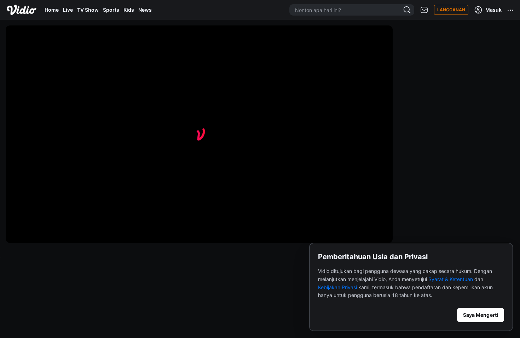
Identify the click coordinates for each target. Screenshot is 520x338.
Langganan (451, 9)
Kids (128, 10)
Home (52, 10)
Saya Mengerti (480, 315)
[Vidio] (21, 10)
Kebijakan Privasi (337, 287)
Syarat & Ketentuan (450, 279)
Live (68, 10)
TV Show (88, 10)
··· (510, 9)
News (145, 10)
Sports (111, 10)
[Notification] (424, 10)
